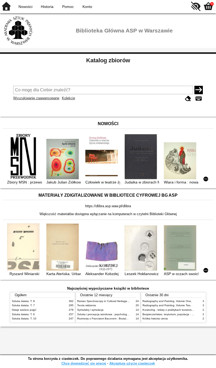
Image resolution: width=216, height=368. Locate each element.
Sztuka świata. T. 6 (23, 314)
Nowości (25, 6)
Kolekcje (68, 98)
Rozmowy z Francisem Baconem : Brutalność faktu (108, 318)
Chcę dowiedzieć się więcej (83, 363)
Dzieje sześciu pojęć (24, 309)
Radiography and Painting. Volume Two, (167, 305)
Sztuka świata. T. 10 (24, 318)
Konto (87, 6)
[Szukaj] (198, 90)
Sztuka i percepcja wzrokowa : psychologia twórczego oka (112, 314)
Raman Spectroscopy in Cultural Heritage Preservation (110, 301)
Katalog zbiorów (108, 60)
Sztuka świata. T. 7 (23, 305)
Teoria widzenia (86, 305)
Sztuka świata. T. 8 (23, 301)
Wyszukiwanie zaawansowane (36, 98)
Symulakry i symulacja (90, 309)
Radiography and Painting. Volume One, (167, 301)
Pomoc (68, 6)
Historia (47, 6)
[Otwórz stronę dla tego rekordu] (24, 156)
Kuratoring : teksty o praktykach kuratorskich (169, 309)
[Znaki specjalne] (198, 98)
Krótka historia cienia (155, 318)
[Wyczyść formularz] (188, 98)
